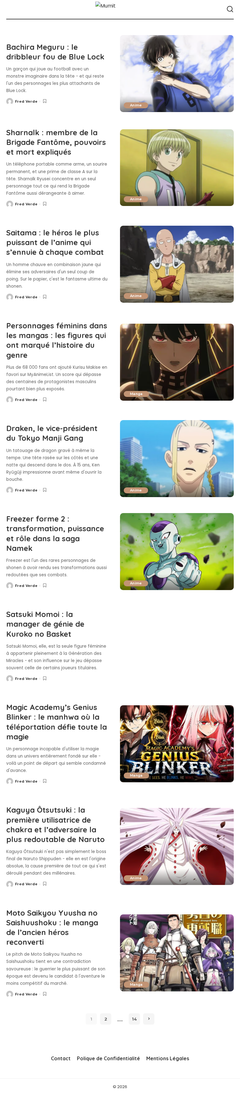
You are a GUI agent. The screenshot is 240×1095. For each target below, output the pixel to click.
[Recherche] (230, 9)
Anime (136, 105)
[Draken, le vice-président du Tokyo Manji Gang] (177, 458)
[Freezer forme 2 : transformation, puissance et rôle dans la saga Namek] (177, 551)
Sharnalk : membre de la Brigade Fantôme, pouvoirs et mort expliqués (56, 142)
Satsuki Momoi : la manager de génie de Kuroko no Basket (45, 623)
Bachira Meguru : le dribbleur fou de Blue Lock (55, 51)
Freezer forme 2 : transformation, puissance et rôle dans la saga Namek (55, 533)
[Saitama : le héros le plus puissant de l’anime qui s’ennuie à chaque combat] (177, 264)
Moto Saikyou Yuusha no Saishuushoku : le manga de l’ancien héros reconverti (52, 927)
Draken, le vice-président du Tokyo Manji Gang (52, 433)
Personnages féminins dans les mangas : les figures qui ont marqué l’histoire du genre (56, 340)
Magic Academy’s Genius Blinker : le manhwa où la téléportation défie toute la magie (56, 721)
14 (134, 1018)
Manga (136, 394)
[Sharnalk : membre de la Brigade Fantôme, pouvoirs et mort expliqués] (177, 167)
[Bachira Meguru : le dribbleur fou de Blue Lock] (177, 73)
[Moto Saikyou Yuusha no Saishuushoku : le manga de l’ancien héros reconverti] (177, 952)
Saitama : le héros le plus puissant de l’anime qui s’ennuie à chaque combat (55, 242)
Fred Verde (26, 101)
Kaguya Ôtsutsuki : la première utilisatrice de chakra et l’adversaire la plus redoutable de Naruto (55, 824)
